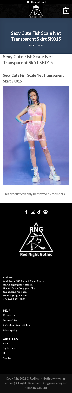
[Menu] (5, 11)
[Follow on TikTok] (39, 212)
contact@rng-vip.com (15, 295)
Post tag (7, 358)
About (6, 343)
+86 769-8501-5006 (14, 299)
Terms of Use (10, 320)
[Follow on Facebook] (26, 212)
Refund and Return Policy (16, 325)
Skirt (40, 45)
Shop (5, 353)
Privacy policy (10, 330)
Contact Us (9, 315)
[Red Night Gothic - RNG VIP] (36, 11)
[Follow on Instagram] (33, 212)
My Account (9, 348)
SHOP (31, 45)
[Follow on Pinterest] (45, 212)
